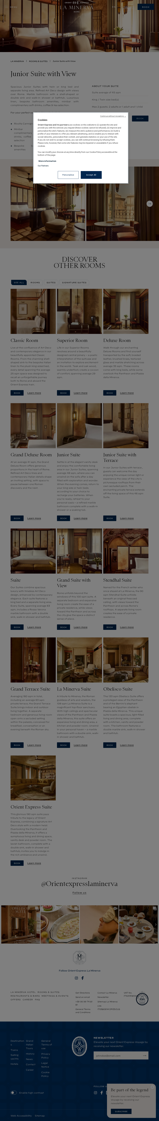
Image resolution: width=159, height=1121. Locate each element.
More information (47, 161)
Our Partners (43, 166)
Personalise (68, 175)
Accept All (91, 175)
